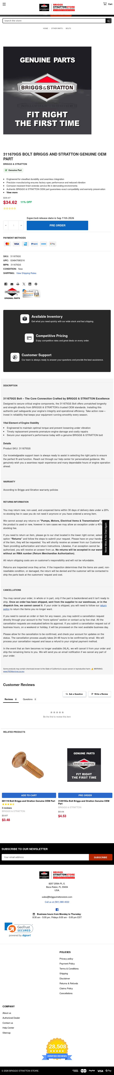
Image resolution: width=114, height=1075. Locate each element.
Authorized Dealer (11, 1017)
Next (110, 783)
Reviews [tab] (9, 699)
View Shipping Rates (26, 273)
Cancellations (66, 993)
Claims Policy (66, 988)
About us (7, 1012)
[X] (24, 284)
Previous (4, 783)
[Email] (12, 284)
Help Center (8, 1027)
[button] (19, 929)
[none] (47, 90)
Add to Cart (29, 795)
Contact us (8, 1022)
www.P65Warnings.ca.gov (13, 671)
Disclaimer (65, 978)
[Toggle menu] (4, 4)
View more (12, 192)
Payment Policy (67, 963)
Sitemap (7, 1032)
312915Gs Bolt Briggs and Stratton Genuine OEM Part (83, 802)
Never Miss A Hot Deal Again (105, 538)
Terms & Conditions (69, 968)
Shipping (64, 973)
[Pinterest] (36, 284)
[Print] (17, 284)
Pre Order (85, 795)
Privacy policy (66, 958)
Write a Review (101, 694)
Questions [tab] (28, 699)
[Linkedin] (30, 284)
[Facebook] (5, 284)
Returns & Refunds (69, 983)
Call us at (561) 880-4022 (57, 901)
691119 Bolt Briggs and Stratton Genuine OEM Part (28, 801)
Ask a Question (76, 694)
